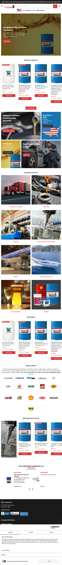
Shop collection (31, 108)
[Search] (55, 6)
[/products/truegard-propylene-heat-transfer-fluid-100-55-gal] (25, 73)
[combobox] (34, 6)
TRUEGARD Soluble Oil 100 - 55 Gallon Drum (41, 444)
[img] (31, 467)
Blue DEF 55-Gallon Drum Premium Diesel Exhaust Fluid (8, 87)
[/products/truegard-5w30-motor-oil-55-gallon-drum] (41, 73)
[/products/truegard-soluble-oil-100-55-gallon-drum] (41, 432)
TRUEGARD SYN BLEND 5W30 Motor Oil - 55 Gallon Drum (41, 87)
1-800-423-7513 (5, 509)
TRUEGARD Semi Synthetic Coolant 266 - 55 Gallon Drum (25, 445)
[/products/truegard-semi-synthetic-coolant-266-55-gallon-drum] (25, 432)
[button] (30, 489)
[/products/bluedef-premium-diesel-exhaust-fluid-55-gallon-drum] (9, 73)
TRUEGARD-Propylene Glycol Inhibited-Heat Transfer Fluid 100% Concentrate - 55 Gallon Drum (25, 88)
